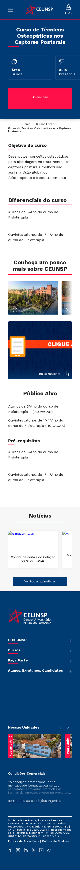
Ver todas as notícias (40, 581)
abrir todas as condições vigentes (34, 801)
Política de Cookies (55, 841)
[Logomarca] (39, 10)
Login (68, 13)
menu (13, 10)
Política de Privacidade (24, 841)
